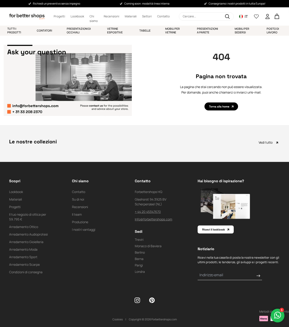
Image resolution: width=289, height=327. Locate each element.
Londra (140, 271)
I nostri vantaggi (83, 229)
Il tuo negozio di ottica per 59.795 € (27, 216)
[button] (206, 16)
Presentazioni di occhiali (79, 30)
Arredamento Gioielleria (26, 242)
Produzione (80, 222)
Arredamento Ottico (23, 227)
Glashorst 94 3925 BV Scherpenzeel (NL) (150, 201)
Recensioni (111, 16)
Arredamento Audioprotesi (28, 234)
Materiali (131, 16)
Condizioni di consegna (25, 272)
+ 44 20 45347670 (148, 211)
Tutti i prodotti (14, 30)
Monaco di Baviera (148, 246)
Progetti (59, 16)
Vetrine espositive (115, 30)
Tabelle (145, 30)
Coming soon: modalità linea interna (147, 3)
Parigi (139, 265)
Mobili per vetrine (172, 30)
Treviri (139, 239)
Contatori (44, 30)
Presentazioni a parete (207, 30)
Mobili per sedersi (242, 30)
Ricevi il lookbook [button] (213, 229)
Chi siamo (94, 16)
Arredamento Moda (23, 249)
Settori (147, 16)
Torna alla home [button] (219, 106)
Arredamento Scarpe (24, 264)
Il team (77, 214)
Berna (139, 259)
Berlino (140, 252)
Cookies (117, 319)
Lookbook (77, 16)
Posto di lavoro (273, 30)
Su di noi (78, 199)
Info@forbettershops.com (153, 219)
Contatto (163, 16)
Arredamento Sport (23, 257)
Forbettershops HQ (148, 192)
